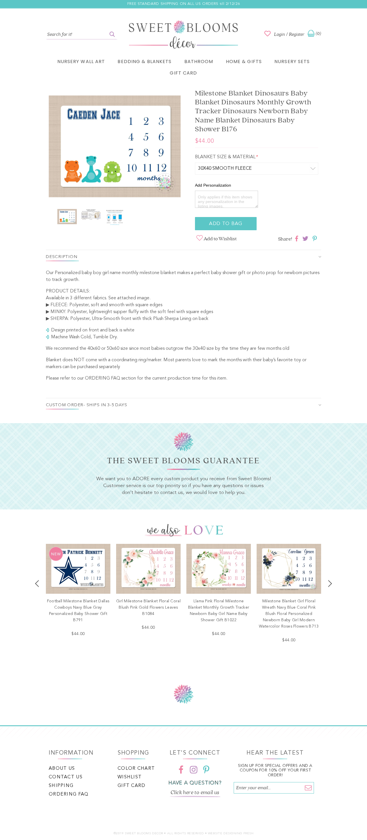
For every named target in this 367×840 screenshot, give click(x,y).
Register (296, 34)
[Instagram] (193, 770)
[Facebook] (181, 770)
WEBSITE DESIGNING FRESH (231, 833)
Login (279, 34)
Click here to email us (195, 792)
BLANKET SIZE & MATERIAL (226, 157)
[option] (115, 147)
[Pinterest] (206, 770)
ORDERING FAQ (102, 378)
